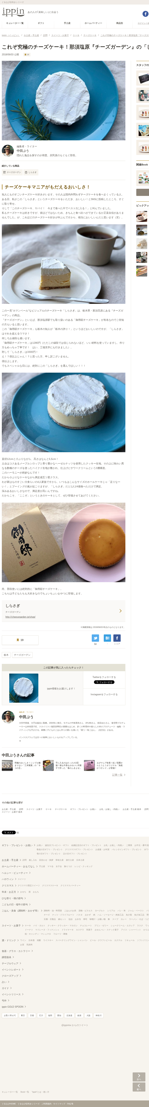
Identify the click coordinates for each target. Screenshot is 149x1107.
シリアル (111, 910)
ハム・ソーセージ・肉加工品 (111, 915)
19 (28, 55)
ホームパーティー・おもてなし (18, 866)
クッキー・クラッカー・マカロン (63, 925)
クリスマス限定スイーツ (29, 885)
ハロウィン (8, 879)
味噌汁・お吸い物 (98, 919)
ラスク (140, 925)
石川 (41, 1015)
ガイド (5, 988)
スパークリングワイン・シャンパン (72, 940)
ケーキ (49, 809)
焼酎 (39, 940)
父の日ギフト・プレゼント (75, 854)
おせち (23, 892)
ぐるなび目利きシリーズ (29, 1104)
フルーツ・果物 (60, 934)
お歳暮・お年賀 (102, 849)
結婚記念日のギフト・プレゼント (86, 845)
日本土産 (80, 860)
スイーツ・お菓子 (34, 809)
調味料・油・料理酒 (53, 910)
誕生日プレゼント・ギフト (57, 845)
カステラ (80, 930)
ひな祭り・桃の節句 (12, 898)
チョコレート (86, 925)
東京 (23, 1015)
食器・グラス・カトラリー (16, 951)
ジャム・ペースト (136, 910)
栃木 (6, 655)
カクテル (118, 940)
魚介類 (129, 915)
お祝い (40, 845)
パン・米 (122, 910)
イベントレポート (11, 969)
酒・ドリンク (9, 940)
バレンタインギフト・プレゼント (127, 849)
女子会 (59, 866)
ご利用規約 (46, 1104)
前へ (139, 1087)
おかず (88, 915)
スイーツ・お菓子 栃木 (12, 812)
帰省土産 (60, 860)
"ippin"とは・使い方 (40, 1092)
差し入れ (33, 860)
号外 (4, 1000)
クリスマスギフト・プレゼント (79, 849)
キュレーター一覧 (10, 1092)
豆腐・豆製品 (50, 919)
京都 (32, 1015)
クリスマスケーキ (50, 885)
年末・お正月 (9, 892)
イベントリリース (11, 994)
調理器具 (6, 957)
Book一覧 (25, 1092)
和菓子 (89, 930)
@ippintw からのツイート (74, 1025)
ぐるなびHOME (9, 1104)
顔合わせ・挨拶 (46, 860)
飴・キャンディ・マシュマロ (38, 934)
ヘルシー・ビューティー (15, 873)
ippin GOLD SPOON (12, 1006)
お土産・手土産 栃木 (132, 809)
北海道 (69, 1015)
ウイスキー (48, 940)
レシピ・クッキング (83, 866)
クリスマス (8, 885)
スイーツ (22, 879)
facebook (145, 14)
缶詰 (71, 919)
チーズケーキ (61, 809)
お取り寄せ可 (10, 1015)
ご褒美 (129, 845)
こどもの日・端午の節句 (15, 904)
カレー (124, 919)
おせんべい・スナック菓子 (107, 930)
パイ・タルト (39, 925)
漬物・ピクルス (85, 910)
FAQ (69, 1104)
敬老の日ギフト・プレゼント (50, 849)
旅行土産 (70, 860)
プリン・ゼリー (101, 925)
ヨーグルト (100, 910)
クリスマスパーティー (70, 885)
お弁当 (78, 919)
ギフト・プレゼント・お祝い (83, 809)
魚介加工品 (139, 915)
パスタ (79, 915)
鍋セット (62, 919)
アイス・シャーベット (131, 930)
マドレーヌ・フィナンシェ (47, 930)
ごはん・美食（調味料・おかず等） (21, 910)
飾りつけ (68, 866)
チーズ (47, 915)
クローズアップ (10, 975)
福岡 (50, 1015)
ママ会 (50, 866)
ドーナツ (29, 930)
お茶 (22, 945)
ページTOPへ (139, 1098)
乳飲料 (30, 945)
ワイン (23, 940)
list (95, 644)
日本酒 (32, 940)
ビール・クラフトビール (101, 940)
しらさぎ (33, 172)
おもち (36, 892)
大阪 (88, 1015)
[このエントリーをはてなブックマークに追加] (107, 638)
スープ (115, 919)
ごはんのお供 (70, 910)
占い (4, 982)
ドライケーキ (68, 930)
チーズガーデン (14, 172)
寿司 (85, 919)
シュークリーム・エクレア (123, 925)
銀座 (79, 1015)
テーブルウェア (10, 963)
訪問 (21, 809)
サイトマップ (59, 1104)
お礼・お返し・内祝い (109, 809)
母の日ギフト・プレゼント (49, 854)
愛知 (59, 1015)
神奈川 (99, 1015)
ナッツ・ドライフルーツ (63, 915)
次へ (139, 1077)
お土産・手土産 (9, 809)
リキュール (130, 940)
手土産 (42, 866)
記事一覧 (117, 774)
